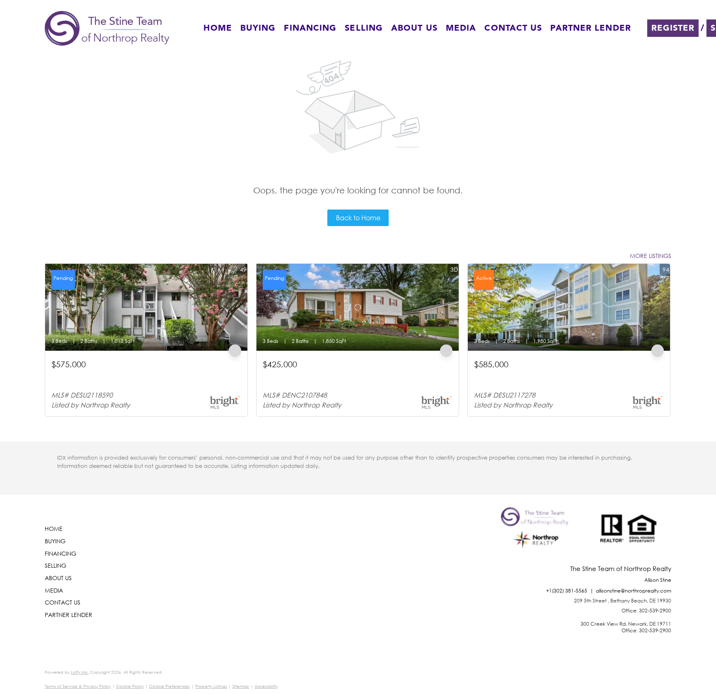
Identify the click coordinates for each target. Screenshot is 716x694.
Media (461, 28)
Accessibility (266, 686)
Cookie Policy (130, 686)
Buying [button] (258, 28)
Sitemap (240, 686)
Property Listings (211, 686)
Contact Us (513, 28)
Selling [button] (364, 28)
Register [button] (673, 28)
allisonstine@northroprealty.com (633, 590)
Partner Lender (590, 28)
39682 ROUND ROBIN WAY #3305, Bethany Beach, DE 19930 (135, 374)
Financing (310, 28)
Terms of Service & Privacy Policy (78, 686)
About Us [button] (414, 28)
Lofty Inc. (80, 672)
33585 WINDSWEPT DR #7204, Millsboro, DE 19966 (542, 374)
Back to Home (358, 217)
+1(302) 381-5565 (566, 590)
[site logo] (537, 536)
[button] (107, 28)
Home (217, 28)
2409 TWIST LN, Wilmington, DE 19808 (313, 374)
